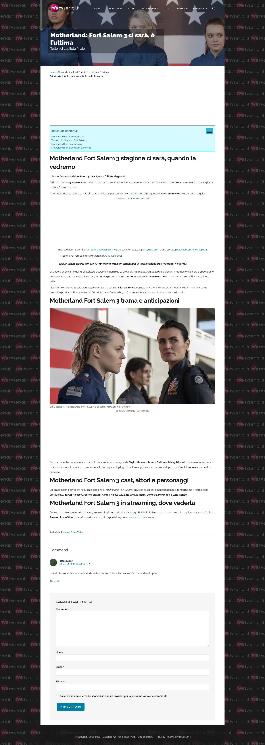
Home (53, 72)
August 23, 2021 (113, 255)
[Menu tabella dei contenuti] (209, 131)
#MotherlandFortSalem (100, 249)
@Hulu (170, 249)
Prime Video (77, 532)
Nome (60, 652)
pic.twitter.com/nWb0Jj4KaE (191, 249)
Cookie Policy (145, 736)
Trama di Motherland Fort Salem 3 (69, 140)
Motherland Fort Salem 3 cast (67, 144)
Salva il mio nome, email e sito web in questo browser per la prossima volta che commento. (114, 696)
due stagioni (134, 517)
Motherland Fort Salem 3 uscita (67, 136)
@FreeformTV (153, 249)
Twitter (134, 193)
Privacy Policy (165, 736)
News (61, 72)
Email (60, 667)
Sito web (61, 681)
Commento (63, 609)
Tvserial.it (65, 8)
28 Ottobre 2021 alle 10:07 (75, 564)
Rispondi (54, 581)
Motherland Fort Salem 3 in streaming (71, 147)
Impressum (182, 736)
